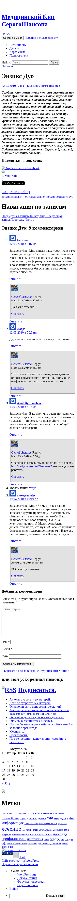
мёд (66, 829)
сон (62, 839)
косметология (48, 823)
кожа (35, 823)
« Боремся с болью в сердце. (20, 670)
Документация (27, 878)
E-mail (7, 649)
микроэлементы (44, 829)
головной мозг (10, 818)
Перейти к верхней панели (20, 864)
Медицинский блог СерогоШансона (28, 20)
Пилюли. (8, 66)
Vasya (32, 488)
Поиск (6, 34)
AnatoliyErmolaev (29, 403)
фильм (65, 843)
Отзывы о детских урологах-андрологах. (36, 717)
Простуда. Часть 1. (32, 217)
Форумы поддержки (31, 881)
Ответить (15, 278)
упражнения (44, 843)
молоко (59, 829)
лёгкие (29, 829)
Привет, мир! (24, 216)
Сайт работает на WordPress (20, 860)
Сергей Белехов (27, 85)
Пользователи (18, 55)
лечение (11, 828)
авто (4, 813)
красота (62, 823)
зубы (70, 818)
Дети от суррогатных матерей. (30, 703)
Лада (20, 329)
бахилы (22, 240)
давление (43, 196)
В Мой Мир (10, 175)
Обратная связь (27, 885)
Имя (6, 641)
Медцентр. (16, 731)
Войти (13, 888)
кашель (28, 823)
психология (35, 839)
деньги (42, 818)
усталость (55, 843)
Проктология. (18, 735)
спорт (10, 843)
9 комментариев (49, 85)
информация (13, 823)
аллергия (22, 814)
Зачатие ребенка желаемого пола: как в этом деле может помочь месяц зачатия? (39, 711)
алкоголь (12, 813)
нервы (6, 834)
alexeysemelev (26, 495)
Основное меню (12, 37)
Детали (14, 48)
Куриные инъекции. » (55, 670)
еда (50, 817)
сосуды (69, 839)
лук (23, 830)
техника (32, 843)
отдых (25, 834)
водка (55, 813)
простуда (60, 834)
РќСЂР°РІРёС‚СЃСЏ (16, 192)
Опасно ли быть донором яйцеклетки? (35, 706)
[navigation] (38, 883)
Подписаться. (37, 689)
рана (46, 839)
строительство (20, 843)
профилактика (14, 838)
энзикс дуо (66, 196)
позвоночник (37, 834)
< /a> (22, 857)
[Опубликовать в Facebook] (20, 168)
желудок (60, 818)
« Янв (6, 783)
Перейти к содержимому (41, 37)
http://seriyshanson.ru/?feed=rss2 (31, 466)
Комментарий (11, 609)
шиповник (7, 846)
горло (23, 818)
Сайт (5, 656)
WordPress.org (26, 874)
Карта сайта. (17, 52)
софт (4, 843)
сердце (54, 196)
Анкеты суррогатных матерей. (30, 699)
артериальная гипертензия (19, 196)
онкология (17, 834)
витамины (43, 813)
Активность (17, 44)
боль (30, 813)
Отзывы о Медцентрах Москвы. (31, 720)
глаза (61, 814)
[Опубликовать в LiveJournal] (3, 172)
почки (48, 834)
